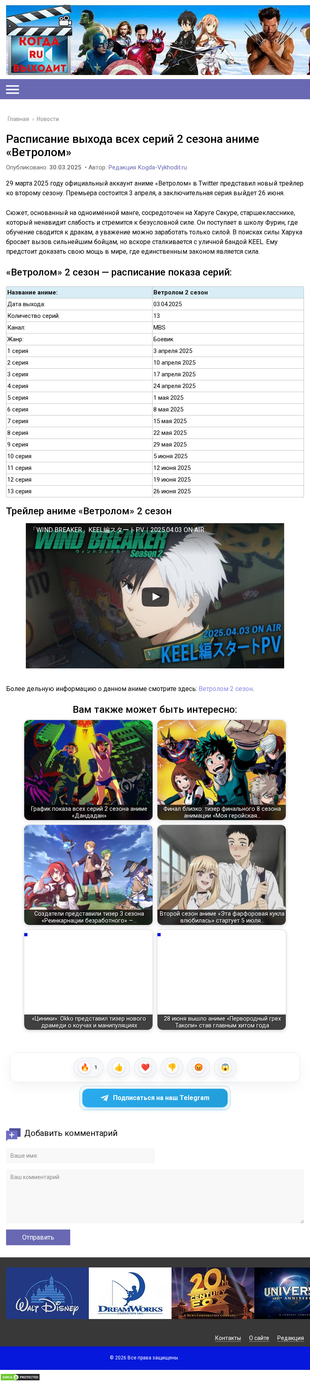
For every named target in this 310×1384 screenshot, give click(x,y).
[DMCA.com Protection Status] (20, 1379)
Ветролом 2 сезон (226, 689)
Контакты (228, 1338)
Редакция (290, 1338)
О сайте (259, 1338)
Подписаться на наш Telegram (161, 1098)
